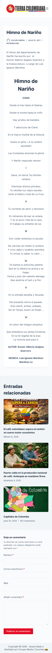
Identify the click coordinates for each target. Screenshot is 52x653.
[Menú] (47, 8)
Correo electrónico (14, 569)
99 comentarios (27, 521)
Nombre (8, 555)
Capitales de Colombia (16, 516)
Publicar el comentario (18, 631)
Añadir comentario (14, 597)
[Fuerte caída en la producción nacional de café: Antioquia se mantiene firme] (26, 455)
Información (12, 43)
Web (6, 583)
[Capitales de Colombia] (26, 499)
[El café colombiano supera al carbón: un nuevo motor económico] (26, 411)
